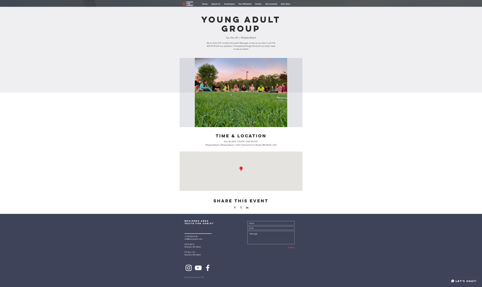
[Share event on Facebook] (235, 207)
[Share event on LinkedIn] (247, 207)
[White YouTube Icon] (198, 268)
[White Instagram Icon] (189, 268)
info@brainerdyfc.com (193, 239)
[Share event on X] (241, 207)
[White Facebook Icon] (208, 268)
